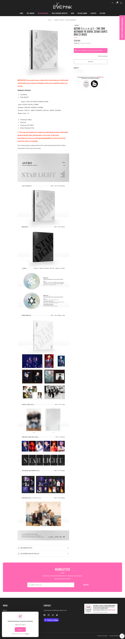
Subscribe (86, 585)
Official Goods (82, 13)
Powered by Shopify (102, 635)
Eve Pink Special (43, 13)
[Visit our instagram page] (48, 615)
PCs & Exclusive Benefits (59, 13)
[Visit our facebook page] (44, 615)
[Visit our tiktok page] (53, 615)
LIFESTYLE (93, 13)
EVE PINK (102, 13)
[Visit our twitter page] (57, 615)
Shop (72, 13)
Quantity (76, 68)
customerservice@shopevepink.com (55, 610)
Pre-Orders (30, 13)
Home (21, 13)
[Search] (112, 3)
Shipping (76, 43)
